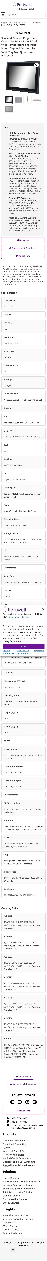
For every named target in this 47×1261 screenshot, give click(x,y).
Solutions (9, 1171)
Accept (24, 646)
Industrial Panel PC (27, 23)
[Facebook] (27, 1102)
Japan (17, 616)
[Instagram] (35, 1102)
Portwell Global (27, 9)
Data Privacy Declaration (23, 652)
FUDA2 (9, 25)
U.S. (11, 616)
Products (13, 23)
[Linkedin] (12, 1102)
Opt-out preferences (8, 652)
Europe (25, 616)
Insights (9, 1209)
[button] (43, 609)
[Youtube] (20, 1102)
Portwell (4, 23)
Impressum (39, 650)
